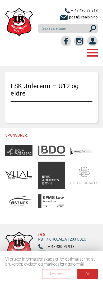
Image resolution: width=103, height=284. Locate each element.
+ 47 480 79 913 (84, 10)
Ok (87, 274)
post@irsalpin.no (83, 17)
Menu (92, 53)
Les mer (56, 274)
